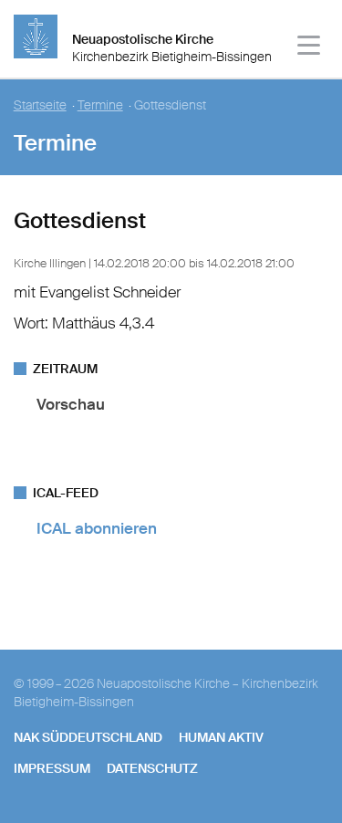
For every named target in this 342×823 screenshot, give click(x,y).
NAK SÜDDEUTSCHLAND (88, 737)
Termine (100, 105)
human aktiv (221, 737)
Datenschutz (152, 768)
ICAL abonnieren (96, 528)
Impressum (52, 768)
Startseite (40, 105)
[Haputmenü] (309, 48)
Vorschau (70, 404)
